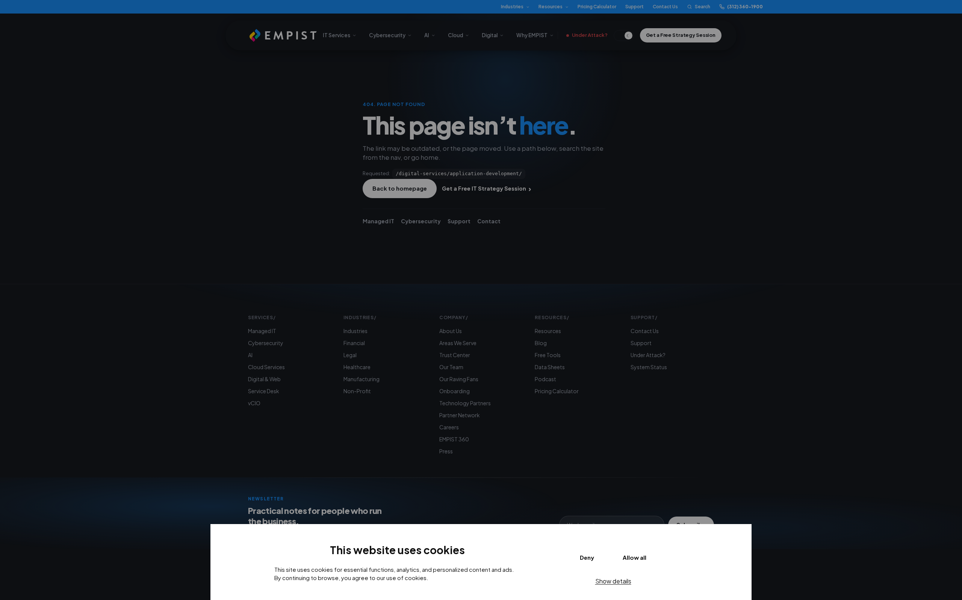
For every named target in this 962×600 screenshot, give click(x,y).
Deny (587, 557)
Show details (613, 581)
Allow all (634, 557)
